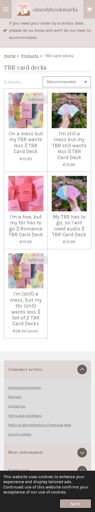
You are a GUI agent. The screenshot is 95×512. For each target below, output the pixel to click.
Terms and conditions (25, 416)
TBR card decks (59, 55)
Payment (14, 397)
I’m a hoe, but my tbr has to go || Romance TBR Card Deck (26, 226)
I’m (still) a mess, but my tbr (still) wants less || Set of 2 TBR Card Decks (26, 309)
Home (9, 55)
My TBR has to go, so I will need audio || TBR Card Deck (69, 226)
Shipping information (24, 388)
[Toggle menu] (6, 9)
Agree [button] (75, 503)
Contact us (16, 406)
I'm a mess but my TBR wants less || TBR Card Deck (25, 142)
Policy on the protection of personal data (39, 425)
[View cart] (89, 9)
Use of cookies (19, 434)
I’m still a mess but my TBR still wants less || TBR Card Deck (69, 146)
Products (30, 55)
